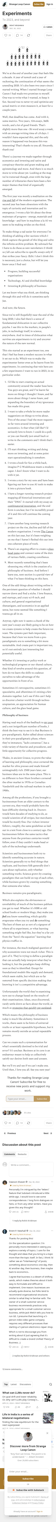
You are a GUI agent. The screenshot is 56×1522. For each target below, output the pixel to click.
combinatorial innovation (22, 506)
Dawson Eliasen (17, 1181)
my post (48, 722)
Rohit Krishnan (17, 25)
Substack (13, 1515)
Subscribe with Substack (30, 1489)
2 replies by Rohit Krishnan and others (30, 1355)
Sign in (49, 4)
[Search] (51, 1384)
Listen (49, 27)
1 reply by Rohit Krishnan (24, 1220)
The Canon (47, 532)
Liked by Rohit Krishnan (21, 1185)
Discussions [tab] (25, 1384)
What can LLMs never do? (18, 1392)
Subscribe (38, 4)
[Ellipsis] (52, 1181)
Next (46, 1133)
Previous (11, 1133)
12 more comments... (12, 1369)
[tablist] (15, 1154)
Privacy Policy (37, 1503)
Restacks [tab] (22, 1154)
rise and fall (8, 200)
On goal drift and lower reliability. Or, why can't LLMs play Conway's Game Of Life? (19, 1398)
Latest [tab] (14, 1384)
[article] (28, 1400)
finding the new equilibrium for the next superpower (20, 1423)
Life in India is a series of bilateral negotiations (17, 1416)
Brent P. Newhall (17, 1230)
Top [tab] (6, 1384)
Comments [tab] (9, 1154)
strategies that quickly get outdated (31, 1008)
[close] (47, 1433)
